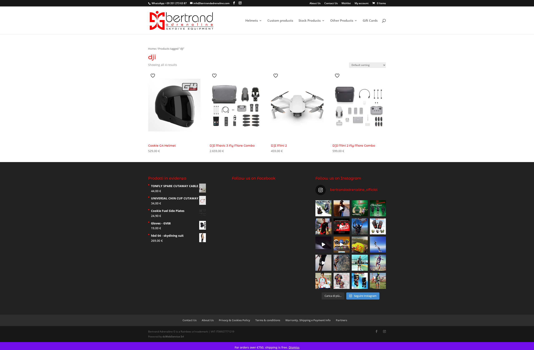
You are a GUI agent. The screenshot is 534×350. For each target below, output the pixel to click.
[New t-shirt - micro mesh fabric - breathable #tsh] (342, 281)
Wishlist (346, 3)
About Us (315, 3)
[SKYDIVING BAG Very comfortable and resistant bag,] (323, 208)
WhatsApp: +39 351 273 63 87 (169, 3)
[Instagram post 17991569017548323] (323, 245)
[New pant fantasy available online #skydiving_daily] (360, 281)
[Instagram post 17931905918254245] (323, 263)
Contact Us (331, 3)
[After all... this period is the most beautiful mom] (378, 208)
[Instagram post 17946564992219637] (342, 226)
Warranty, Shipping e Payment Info (308, 320)
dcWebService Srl (173, 336)
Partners (341, 320)
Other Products (341, 21)
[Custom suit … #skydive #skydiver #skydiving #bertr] (378, 281)
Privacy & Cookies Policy (234, 320)
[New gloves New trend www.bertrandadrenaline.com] (378, 226)
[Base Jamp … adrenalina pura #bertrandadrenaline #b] (342, 208)
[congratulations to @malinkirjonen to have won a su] (360, 208)
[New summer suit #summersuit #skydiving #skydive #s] (378, 245)
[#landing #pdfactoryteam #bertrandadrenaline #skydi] (360, 226)
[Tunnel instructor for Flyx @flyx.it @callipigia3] (323, 226)
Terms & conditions (267, 320)
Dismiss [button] (294, 347)
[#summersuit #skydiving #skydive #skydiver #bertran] (360, 245)
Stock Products (309, 21)
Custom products (280, 21)
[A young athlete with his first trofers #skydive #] (323, 281)
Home (152, 48)
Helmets (251, 21)
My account (362, 3)
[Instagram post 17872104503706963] (342, 245)
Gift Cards (370, 21)
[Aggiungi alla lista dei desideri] (153, 75)
